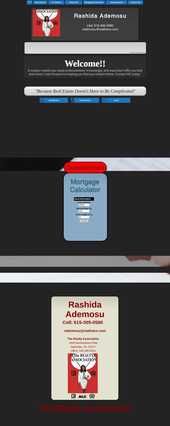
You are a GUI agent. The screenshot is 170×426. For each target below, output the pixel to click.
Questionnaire (85, 167)
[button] (40, 2)
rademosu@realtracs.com (100, 29)
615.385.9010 (87, 350)
